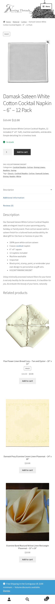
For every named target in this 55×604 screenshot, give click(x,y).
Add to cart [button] (27, 381)
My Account (9, 599)
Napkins (6, 170)
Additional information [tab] (13, 197)
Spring (13, 170)
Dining (6, 176)
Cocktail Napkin (19, 167)
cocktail (19, 246)
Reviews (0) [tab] (8, 205)
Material (16, 22)
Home (8, 22)
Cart (42, 597)
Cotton (24, 22)
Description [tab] (8, 189)
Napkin (12, 176)
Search (27, 599)
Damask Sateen (42, 173)
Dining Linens (39, 167)
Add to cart (22, 152)
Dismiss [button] (6, 590)
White (18, 176)
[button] (48, 42)
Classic (11, 173)
